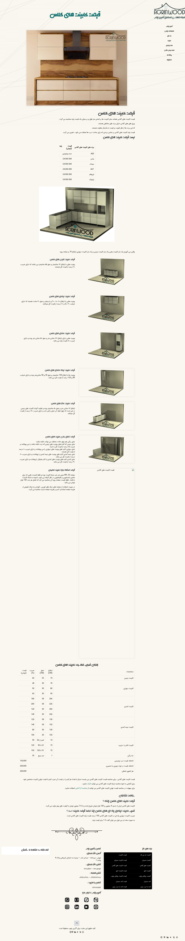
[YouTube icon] (171, 937)
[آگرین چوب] (169, 12)
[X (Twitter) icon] (174, 937)
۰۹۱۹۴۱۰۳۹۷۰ (83, 877)
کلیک (89, 783)
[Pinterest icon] (164, 937)
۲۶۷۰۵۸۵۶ (97, 868)
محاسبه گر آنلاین (81, 788)
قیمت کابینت (130, 119)
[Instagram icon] (161, 937)
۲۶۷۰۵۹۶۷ (87, 868)
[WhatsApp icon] (177, 937)
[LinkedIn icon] (168, 937)
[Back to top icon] (76, 923)
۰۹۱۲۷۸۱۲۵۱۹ (96, 887)
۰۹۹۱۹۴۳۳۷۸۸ (96, 877)
